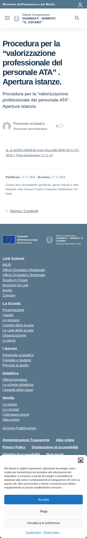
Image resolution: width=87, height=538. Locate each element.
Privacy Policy (52, 532)
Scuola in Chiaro (15, 280)
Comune (9, 295)
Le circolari (11, 409)
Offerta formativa (15, 379)
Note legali (54, 454)
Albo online (11, 420)
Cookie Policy (33, 532)
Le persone (11, 320)
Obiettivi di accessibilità (21, 454)
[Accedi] (80, 4)
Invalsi (7, 290)
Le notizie (10, 404)
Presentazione (13, 310)
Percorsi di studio (16, 365)
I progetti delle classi (18, 390)
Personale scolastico (18, 355)
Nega (43, 511)
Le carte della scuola (18, 330)
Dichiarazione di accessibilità (55, 447)
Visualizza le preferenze (43, 523)
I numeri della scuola (18, 325)
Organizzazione (14, 335)
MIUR (7, 265)
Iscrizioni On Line (16, 285)
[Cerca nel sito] (77, 18)
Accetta (43, 499)
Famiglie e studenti (17, 360)
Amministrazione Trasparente (26, 440)
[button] (81, 460)
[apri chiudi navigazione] (7, 18)
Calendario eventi (16, 414)
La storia (9, 340)
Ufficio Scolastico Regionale (24, 270)
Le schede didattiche (18, 385)
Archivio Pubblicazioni (19, 428)
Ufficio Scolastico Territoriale (24, 275)
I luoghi (8, 315)
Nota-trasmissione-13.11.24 (34, 155)
